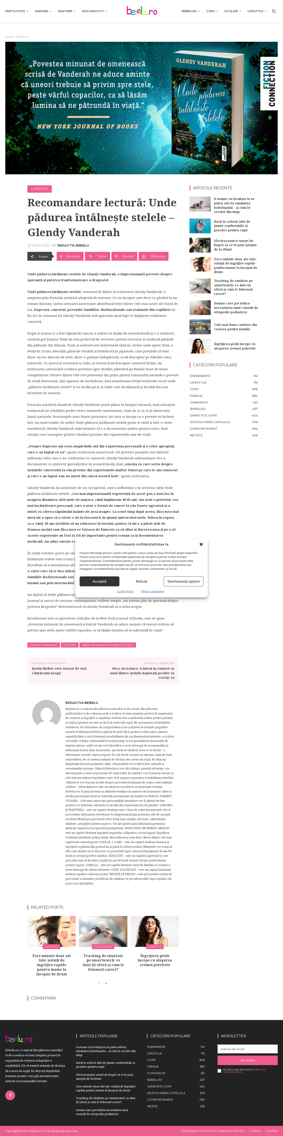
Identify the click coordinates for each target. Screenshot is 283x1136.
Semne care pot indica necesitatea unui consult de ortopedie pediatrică (236, 307)
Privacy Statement (152, 591)
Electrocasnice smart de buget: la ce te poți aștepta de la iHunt (235, 245)
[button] (201, 544)
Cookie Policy (125, 591)
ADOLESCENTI (103, 946)
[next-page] (106, 984)
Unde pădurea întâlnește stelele (108, 645)
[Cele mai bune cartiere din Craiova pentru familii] (200, 326)
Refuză (141, 581)
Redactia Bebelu (73, 245)
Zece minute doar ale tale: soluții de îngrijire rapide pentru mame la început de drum (51, 964)
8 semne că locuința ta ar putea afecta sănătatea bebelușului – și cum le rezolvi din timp (234, 205)
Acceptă (99, 581)
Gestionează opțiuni (184, 581)
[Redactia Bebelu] (46, 793)
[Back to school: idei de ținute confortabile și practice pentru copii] (200, 225)
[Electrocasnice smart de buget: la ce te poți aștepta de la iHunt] (200, 245)
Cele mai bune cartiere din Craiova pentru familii (235, 327)
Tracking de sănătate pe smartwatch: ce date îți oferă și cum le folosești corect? (103, 962)
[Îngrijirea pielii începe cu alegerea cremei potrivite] (155, 931)
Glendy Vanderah (43, 645)
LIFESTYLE (22, 36)
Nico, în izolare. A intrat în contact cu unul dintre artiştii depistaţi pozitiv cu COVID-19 (142, 673)
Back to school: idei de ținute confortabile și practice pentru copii (232, 225)
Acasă (9, 36)
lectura (69, 645)
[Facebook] (10, 1095)
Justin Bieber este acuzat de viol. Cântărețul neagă (59, 670)
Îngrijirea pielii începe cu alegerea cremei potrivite (155, 960)
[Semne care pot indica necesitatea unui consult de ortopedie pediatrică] (200, 307)
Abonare (247, 1060)
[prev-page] (99, 984)
